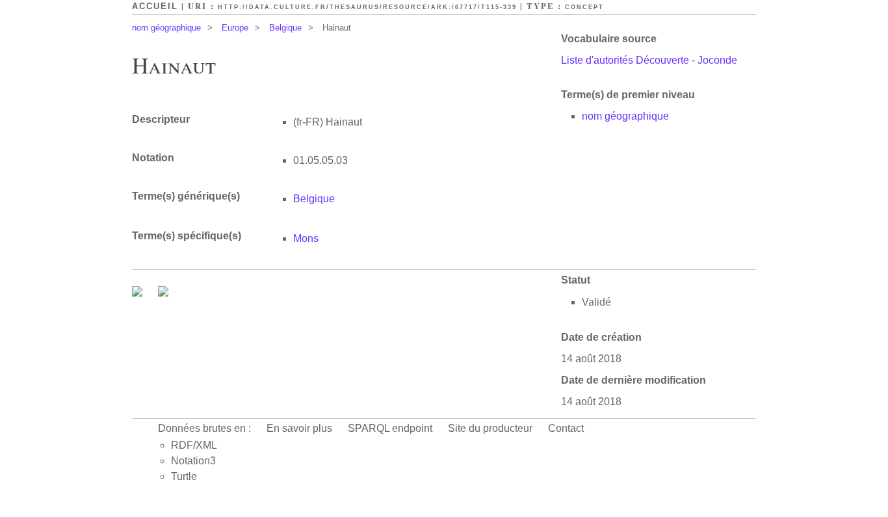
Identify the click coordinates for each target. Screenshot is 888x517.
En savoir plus (299, 428)
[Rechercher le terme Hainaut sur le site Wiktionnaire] (163, 292)
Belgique (285, 28)
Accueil (155, 6)
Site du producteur (490, 428)
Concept (584, 7)
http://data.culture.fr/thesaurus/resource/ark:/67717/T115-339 (367, 7)
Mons (306, 238)
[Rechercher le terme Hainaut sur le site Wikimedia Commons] (138, 292)
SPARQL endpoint (390, 428)
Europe (235, 28)
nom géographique (166, 28)
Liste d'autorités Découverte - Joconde (649, 60)
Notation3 (193, 460)
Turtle (184, 476)
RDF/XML (194, 445)
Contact (566, 428)
